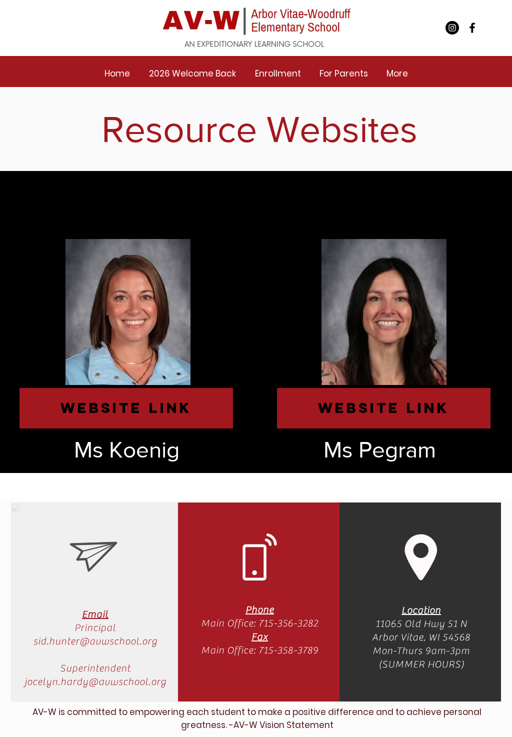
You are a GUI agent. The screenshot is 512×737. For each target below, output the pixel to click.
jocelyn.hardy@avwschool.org (95, 682)
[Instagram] (452, 27)
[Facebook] (472, 27)
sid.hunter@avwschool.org (96, 641)
